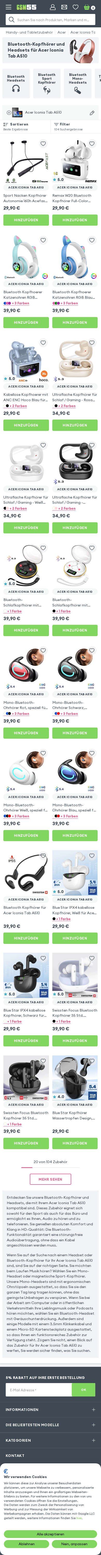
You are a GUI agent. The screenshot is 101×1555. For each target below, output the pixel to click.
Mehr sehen (50, 1179)
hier (79, 1518)
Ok (83, 1390)
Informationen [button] (22, 1409)
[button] (26, 303)
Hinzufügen (26, 220)
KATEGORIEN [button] (18, 1440)
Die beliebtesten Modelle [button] (32, 1425)
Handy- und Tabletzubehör (29, 32)
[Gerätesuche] (92, 113)
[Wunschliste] (75, 7)
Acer (61, 32)
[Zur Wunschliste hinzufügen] (43, 143)
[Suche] (12, 19)
